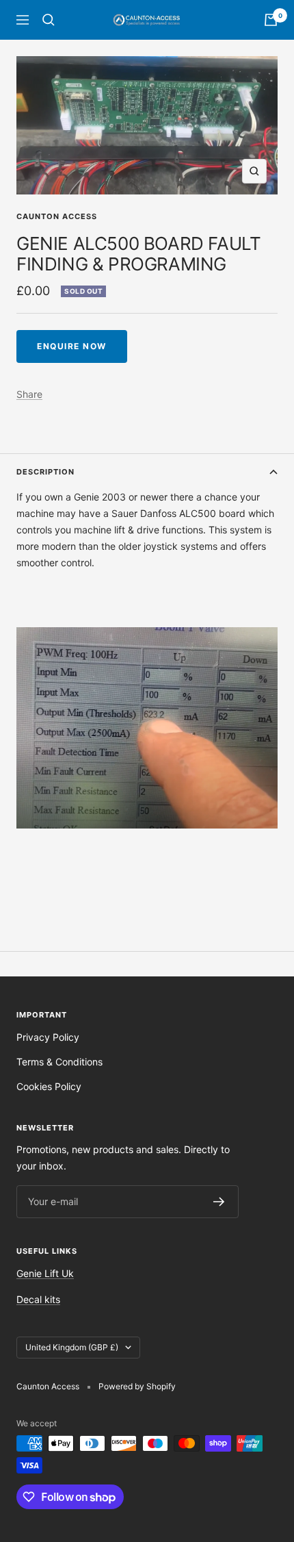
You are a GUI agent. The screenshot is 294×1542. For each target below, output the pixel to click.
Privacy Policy (47, 1037)
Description (45, 472)
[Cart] (271, 20)
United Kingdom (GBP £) (71, 1347)
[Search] (48, 20)
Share (29, 394)
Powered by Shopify (137, 1386)
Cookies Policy (48, 1086)
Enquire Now (72, 346)
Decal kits (38, 1299)
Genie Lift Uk (45, 1273)
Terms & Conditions (59, 1061)
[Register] (219, 1201)
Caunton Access (56, 216)
